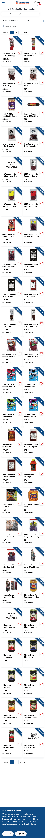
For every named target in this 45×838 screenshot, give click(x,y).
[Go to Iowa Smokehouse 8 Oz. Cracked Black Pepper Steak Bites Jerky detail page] (33, 134)
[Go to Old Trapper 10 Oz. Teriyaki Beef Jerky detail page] (33, 225)
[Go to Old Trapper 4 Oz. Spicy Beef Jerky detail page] (11, 555)
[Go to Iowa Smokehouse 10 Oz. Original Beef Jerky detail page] (11, 74)
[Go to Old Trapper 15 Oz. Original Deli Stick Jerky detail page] (11, 345)
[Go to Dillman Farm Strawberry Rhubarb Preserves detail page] (33, 676)
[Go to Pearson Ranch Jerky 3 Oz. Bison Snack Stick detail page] (33, 555)
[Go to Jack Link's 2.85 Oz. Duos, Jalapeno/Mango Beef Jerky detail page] (11, 495)
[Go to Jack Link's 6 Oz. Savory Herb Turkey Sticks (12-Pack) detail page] (11, 405)
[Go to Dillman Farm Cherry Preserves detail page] (33, 615)
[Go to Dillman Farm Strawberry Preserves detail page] (11, 646)
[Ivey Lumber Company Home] (22, 2)
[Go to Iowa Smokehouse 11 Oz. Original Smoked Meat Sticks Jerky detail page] (33, 285)
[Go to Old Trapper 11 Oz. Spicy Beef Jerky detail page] (33, 195)
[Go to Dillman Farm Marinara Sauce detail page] (11, 736)
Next (25, 32)
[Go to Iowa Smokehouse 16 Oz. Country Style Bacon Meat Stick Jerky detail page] (33, 255)
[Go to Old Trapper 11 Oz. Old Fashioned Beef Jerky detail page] (11, 165)
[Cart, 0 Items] (38, 5)
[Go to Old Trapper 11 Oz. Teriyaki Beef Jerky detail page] (11, 195)
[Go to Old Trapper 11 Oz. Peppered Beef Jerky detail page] (33, 165)
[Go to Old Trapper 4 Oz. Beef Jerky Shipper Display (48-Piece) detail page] (11, 44)
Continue (8, 834)
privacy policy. (19, 821)
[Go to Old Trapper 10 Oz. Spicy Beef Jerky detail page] (11, 255)
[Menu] (3, 3)
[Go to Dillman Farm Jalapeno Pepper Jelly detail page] (33, 706)
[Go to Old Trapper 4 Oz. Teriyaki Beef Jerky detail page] (33, 525)
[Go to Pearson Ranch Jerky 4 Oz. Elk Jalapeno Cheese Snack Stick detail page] (11, 585)
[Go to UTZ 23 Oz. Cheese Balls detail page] (33, 495)
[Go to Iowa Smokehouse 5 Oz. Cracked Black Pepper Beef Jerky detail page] (11, 315)
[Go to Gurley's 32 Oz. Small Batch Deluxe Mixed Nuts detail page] (11, 104)
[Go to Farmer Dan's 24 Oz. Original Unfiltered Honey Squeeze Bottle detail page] (33, 465)
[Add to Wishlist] (20, 53)
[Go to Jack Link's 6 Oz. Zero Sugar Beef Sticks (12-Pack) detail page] (33, 375)
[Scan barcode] (42, 14)
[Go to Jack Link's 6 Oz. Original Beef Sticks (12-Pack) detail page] (11, 375)
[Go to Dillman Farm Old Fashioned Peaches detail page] (33, 585)
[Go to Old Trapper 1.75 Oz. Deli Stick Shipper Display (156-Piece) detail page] (33, 44)
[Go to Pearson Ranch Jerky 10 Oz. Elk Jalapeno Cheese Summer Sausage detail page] (33, 104)
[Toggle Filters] (43, 21)
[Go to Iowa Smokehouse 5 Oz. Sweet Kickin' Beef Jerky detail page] (33, 315)
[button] (37, 2)
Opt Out (21, 834)
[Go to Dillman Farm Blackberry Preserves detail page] (11, 676)
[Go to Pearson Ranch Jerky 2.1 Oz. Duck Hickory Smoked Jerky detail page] (11, 525)
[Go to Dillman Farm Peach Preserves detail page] (11, 615)
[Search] (37, 13)
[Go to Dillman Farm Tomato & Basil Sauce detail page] (33, 736)
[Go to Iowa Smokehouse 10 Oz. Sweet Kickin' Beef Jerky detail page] (33, 74)
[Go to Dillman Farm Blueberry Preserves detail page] (33, 646)
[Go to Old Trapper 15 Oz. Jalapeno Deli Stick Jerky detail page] (33, 345)
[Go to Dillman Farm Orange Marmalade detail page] (11, 706)
